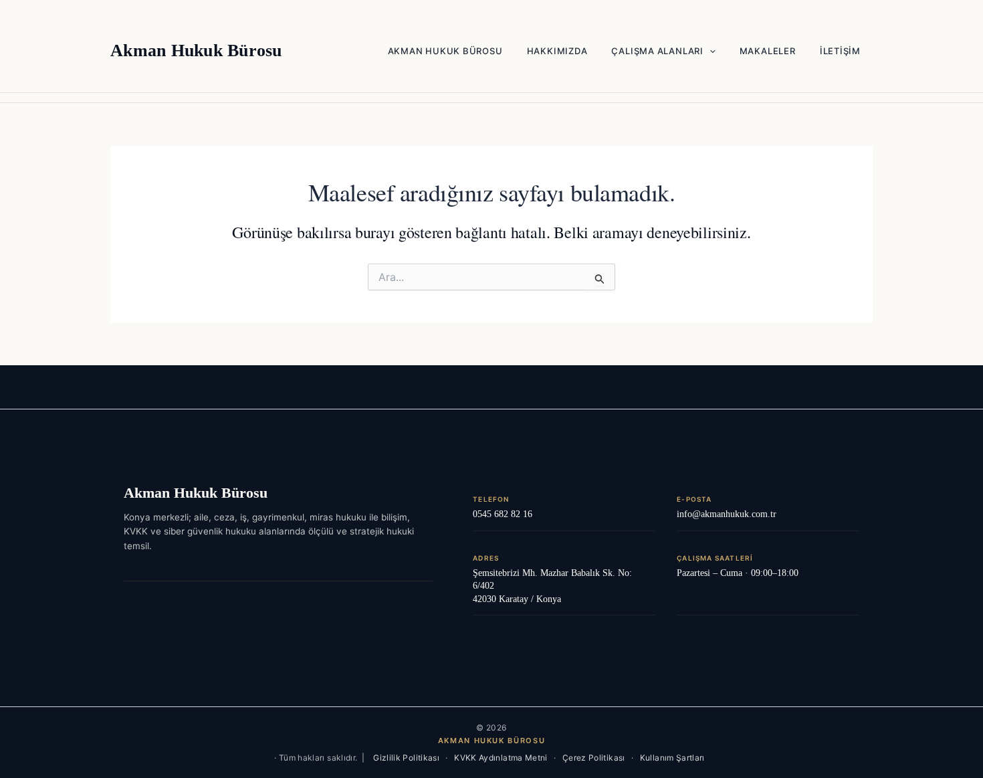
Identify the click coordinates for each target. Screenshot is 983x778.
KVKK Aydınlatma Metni (501, 758)
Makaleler (768, 50)
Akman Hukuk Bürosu (196, 50)
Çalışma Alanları (657, 50)
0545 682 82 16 (502, 514)
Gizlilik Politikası (406, 758)
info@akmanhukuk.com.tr (726, 514)
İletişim (840, 50)
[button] (709, 51)
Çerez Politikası (593, 758)
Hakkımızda (557, 50)
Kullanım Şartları (672, 758)
